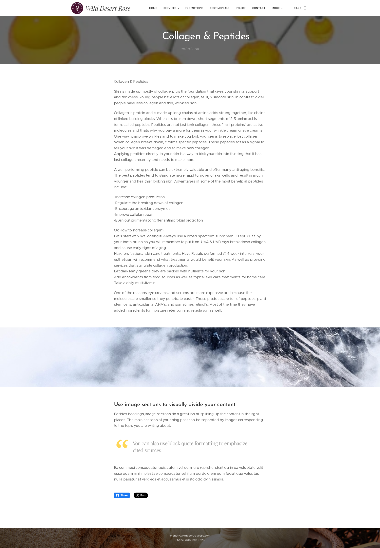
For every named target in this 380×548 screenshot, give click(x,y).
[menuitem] (154, 8)
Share (124, 495)
